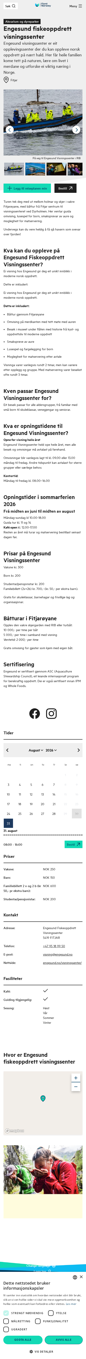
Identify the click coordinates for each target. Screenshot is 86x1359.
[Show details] (43, 1098)
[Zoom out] (75, 1086)
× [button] (81, 1277)
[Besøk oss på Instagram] (51, 713)
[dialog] (43, 1315)
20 (42, 804)
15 (65, 794)
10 (8, 794)
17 (8, 804)
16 (76, 794)
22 (65, 804)
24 (8, 813)
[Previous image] (10, 130)
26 (31, 813)
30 (77, 813)
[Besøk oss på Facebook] (34, 713)
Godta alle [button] (23, 1340)
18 (19, 804)
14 (53, 794)
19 (31, 804)
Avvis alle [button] (63, 1340)
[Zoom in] (75, 1078)
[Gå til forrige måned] (7, 750)
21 (54, 804)
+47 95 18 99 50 (54, 946)
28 (54, 813)
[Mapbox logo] (14, 1130)
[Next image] (76, 130)
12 (31, 794)
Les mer (71, 1304)
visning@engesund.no (58, 954)
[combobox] (75, 1277)
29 (65, 813)
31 (8, 823)
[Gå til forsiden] (43, 5)
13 (42, 794)
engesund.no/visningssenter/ (62, 962)
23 (76, 804)
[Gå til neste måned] (78, 750)
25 (19, 813)
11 (20, 794)
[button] (43, 1351)
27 (42, 813)
